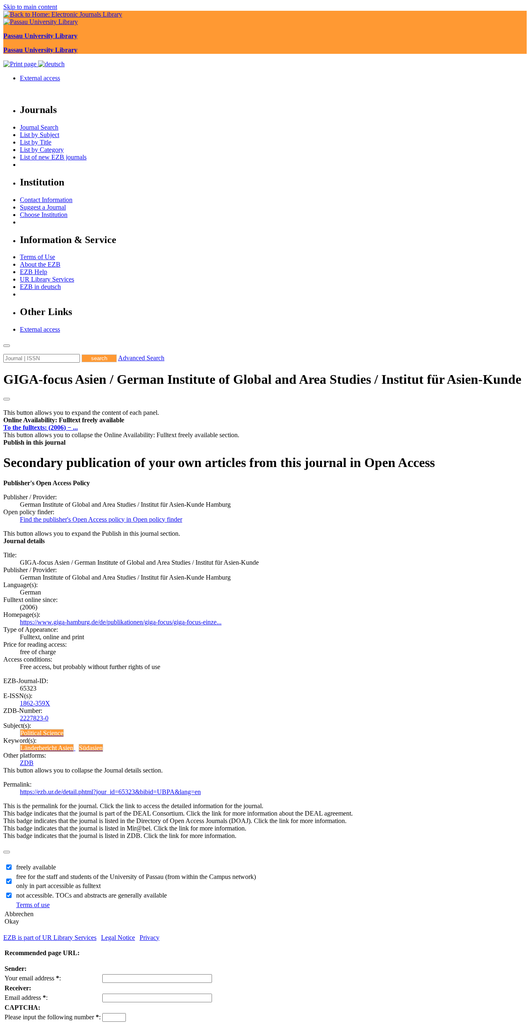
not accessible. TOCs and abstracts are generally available (91, 895)
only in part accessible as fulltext (58, 885)
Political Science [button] (41, 733)
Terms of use (33, 904)
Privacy (149, 937)
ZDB (27, 762)
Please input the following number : (53, 1017)
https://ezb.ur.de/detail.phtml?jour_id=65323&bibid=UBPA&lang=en (110, 791)
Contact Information (46, 199)
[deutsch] (51, 63)
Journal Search (39, 127)
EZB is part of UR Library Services (49, 937)
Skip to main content (30, 6)
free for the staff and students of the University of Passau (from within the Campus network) (136, 876)
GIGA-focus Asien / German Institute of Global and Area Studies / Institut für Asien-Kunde (262, 379)
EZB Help (33, 271)
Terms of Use (37, 256)
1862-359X (35, 703)
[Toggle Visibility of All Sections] (6, 399)
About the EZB (40, 264)
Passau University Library (40, 35)
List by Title (35, 142)
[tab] (265, 420)
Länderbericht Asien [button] (46, 747)
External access (40, 78)
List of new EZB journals (53, 157)
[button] (63, 420)
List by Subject (39, 134)
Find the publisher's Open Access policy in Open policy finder (101, 519)
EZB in (40, 286)
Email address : (26, 997)
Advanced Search (141, 357)
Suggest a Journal (43, 207)
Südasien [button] (91, 747)
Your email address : (33, 978)
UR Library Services (47, 279)
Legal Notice (118, 937)
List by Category (42, 149)
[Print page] (20, 63)
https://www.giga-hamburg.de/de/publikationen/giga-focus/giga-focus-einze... (121, 622)
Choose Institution (43, 214)
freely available (36, 867)
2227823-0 (34, 718)
